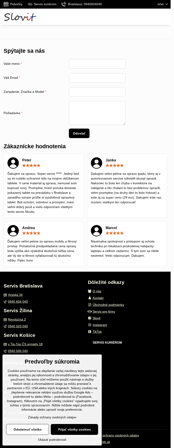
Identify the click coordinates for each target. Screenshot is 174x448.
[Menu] (165, 16)
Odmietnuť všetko (28, 429)
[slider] (31, 165)
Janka (111, 160)
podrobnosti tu (23, 396)
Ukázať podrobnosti (52, 439)
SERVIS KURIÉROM (107, 342)
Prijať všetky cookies (74, 429)
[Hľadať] (154, 16)
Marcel (111, 228)
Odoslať (79, 133)
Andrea (28, 228)
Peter (26, 160)
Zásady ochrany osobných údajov (115, 435)
